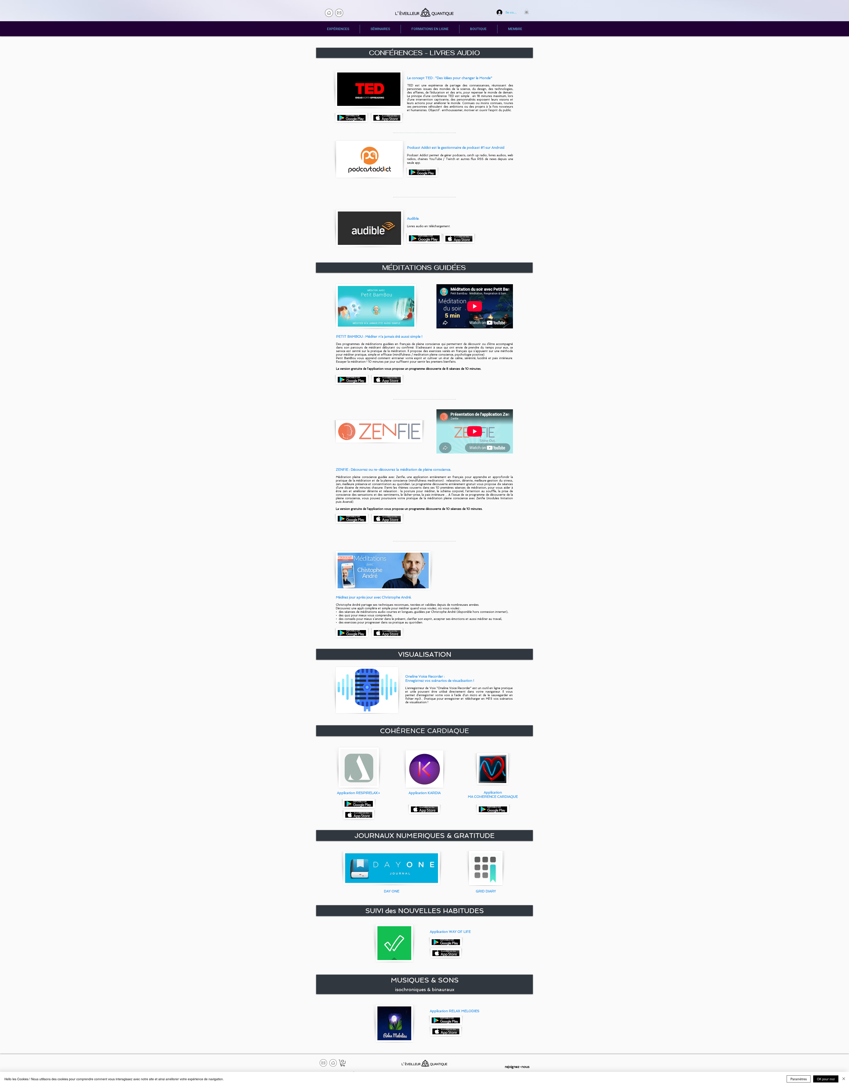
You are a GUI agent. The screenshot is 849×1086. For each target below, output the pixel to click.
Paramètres (798, 1079)
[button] (526, 11)
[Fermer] (843, 1078)
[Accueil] (328, 13)
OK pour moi (826, 1079)
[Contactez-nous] (339, 13)
